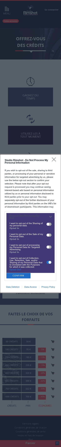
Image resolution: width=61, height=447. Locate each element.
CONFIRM (18, 275)
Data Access (30, 287)
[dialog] (30, 223)
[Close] (55, 160)
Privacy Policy (48, 287)
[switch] (48, 224)
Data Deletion (13, 287)
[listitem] (30, 217)
